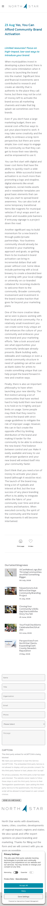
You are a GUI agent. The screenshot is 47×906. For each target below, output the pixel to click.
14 (30, 546)
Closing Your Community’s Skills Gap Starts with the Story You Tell (28, 610)
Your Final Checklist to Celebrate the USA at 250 (30, 627)
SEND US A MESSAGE (11, 800)
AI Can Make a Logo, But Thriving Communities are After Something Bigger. (30, 573)
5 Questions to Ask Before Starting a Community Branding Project (30, 591)
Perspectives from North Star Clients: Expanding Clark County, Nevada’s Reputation (28, 645)
